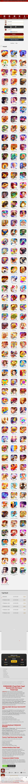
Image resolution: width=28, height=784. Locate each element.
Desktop (12, 43)
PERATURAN (5, 671)
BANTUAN (4, 670)
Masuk (14, 34)
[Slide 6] (14, 665)
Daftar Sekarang (14, 36)
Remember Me (14, 31)
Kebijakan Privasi (16, 782)
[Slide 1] (13, 629)
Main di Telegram (14, 39)
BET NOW (5, 661)
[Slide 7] (15, 665)
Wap (16, 43)
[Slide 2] (14, 629)
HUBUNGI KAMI (5, 674)
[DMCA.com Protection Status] (9, 765)
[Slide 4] (12, 665)
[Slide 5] (13, 665)
